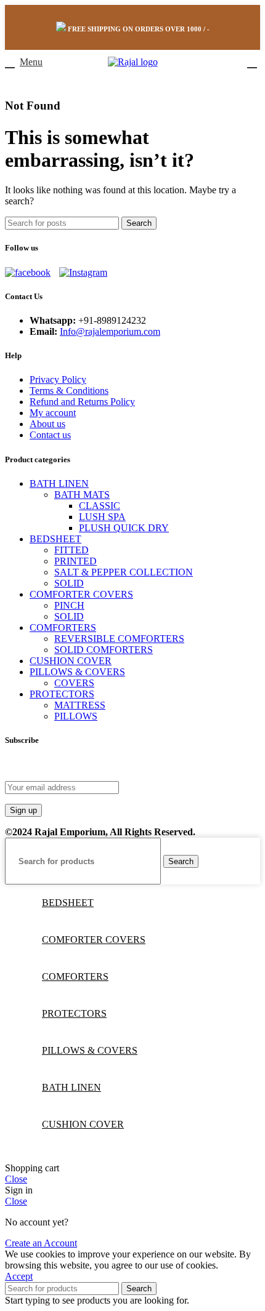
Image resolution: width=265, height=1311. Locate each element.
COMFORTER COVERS (81, 594)
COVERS (74, 683)
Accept (19, 1276)
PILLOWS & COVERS (77, 672)
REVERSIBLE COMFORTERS (119, 638)
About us (47, 424)
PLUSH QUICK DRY (124, 528)
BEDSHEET (55, 539)
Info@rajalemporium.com (110, 331)
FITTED (71, 550)
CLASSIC (99, 505)
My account (53, 412)
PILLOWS (75, 716)
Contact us (50, 435)
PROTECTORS (62, 694)
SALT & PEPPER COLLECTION (123, 572)
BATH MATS (82, 494)
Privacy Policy (58, 379)
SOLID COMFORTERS (103, 649)
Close (16, 1179)
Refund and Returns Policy (82, 401)
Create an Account (41, 1243)
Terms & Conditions (69, 390)
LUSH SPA (102, 516)
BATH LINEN (59, 483)
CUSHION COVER (71, 661)
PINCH (69, 605)
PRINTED (75, 561)
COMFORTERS (63, 627)
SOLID (69, 583)
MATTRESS (79, 705)
